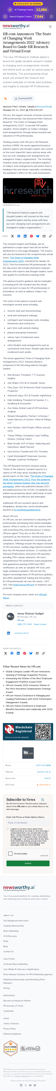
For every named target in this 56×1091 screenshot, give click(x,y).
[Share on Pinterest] (31, 236)
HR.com (20, 620)
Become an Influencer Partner (17, 1000)
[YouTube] (30, 1085)
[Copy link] (50, 236)
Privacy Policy (9, 1028)
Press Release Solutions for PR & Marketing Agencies (28, 974)
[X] (26, 1085)
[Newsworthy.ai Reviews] (10, 1048)
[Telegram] (35, 1085)
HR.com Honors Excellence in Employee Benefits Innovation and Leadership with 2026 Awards (29, 709)
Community (8, 1011)
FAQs (5, 941)
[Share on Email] (44, 236)
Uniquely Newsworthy (13, 925)
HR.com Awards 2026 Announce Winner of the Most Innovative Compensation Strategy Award (28, 689)
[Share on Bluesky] (37, 236)
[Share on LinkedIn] (25, 236)
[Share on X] (12, 236)
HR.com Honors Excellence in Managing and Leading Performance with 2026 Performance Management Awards (29, 699)
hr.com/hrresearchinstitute (27, 509)
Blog (5, 946)
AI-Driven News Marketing (15, 964)
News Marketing (10, 931)
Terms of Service (11, 1023)
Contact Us (8, 951)
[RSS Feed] (6, 98)
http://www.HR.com (23, 584)
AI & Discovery (10, 936)
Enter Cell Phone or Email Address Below (25, 817)
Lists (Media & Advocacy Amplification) (21, 969)
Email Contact (40, 624)
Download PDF (25, 98)
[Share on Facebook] (19, 236)
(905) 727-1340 (24, 624)
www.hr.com (20, 633)
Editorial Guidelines (12, 1034)
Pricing (6, 988)
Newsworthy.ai (43, 106)
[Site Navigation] (50, 26)
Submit (28, 863)
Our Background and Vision (16, 920)
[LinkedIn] (8, 633)
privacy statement (22, 1076)
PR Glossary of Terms (13, 1006)
